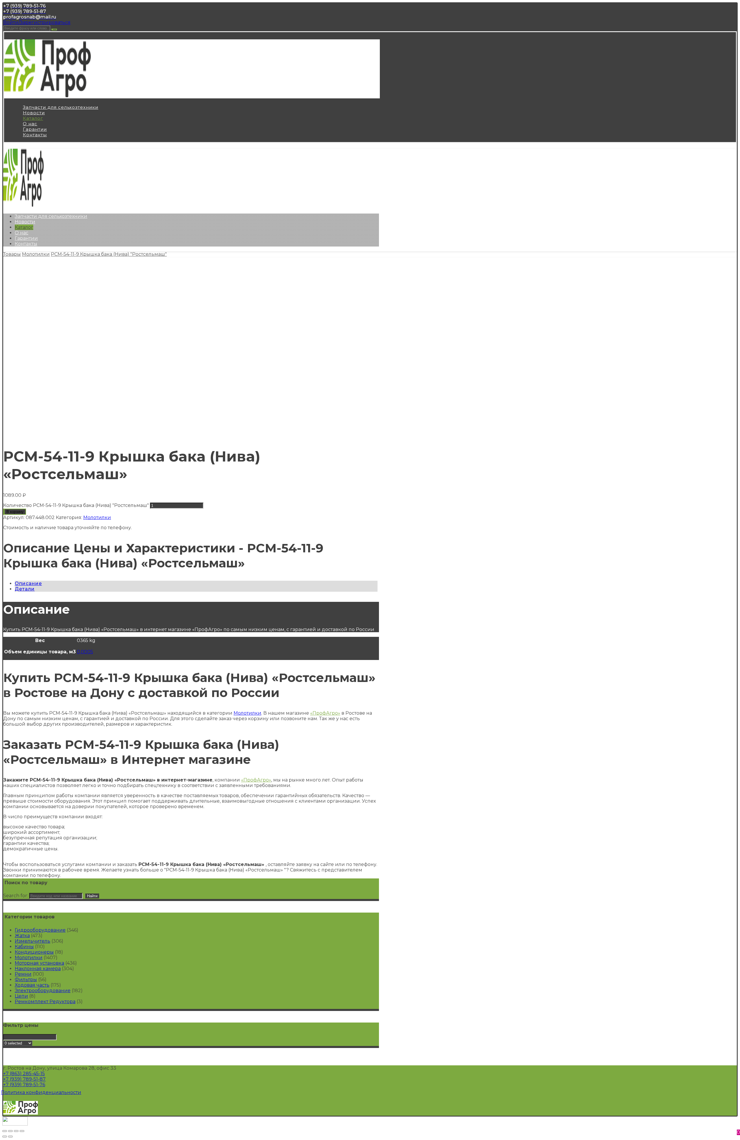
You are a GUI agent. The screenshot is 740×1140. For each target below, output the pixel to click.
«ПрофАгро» (325, 713)
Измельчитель (32, 941)
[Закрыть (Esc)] (4, 1131)
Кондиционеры (34, 952)
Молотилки (97, 517)
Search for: (15, 895)
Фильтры (26, 979)
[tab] (196, 583)
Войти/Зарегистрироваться (37, 22)
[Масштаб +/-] (22, 1131)
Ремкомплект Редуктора (45, 1001)
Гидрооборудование (40, 930)
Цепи (21, 996)
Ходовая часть (32, 985)
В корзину (15, 512)
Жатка (22, 935)
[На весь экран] (16, 1131)
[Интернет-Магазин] (47, 95)
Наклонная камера (38, 968)
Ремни (23, 974)
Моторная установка (39, 963)
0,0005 (85, 651)
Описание (28, 583)
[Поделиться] (10, 1131)
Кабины (24, 946)
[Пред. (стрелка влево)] (4, 1136)
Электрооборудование (43, 990)
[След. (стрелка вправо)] (10, 1136)
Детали (25, 589)
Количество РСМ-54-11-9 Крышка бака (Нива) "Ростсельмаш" (76, 505)
